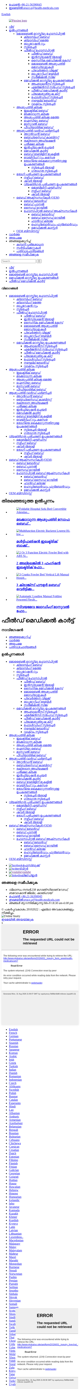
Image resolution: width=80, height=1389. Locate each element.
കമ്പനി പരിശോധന (30, 244)
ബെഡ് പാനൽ (34, 204)
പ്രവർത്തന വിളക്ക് (44, 70)
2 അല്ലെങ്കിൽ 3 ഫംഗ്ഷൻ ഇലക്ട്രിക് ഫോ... (38, 565)
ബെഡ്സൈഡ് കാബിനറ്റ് (41, 137)
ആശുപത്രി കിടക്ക (29, 107)
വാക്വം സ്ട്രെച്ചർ (43, 103)
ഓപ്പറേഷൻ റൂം (34, 43)
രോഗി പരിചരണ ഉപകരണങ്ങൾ (38, 174)
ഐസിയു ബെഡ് (36, 120)
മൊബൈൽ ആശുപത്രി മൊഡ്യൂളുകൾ (48, 65)
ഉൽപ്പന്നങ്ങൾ (18, 30)
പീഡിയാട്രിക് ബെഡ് (38, 127)
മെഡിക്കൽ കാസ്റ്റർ (44, 227)
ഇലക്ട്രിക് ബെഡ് (36, 110)
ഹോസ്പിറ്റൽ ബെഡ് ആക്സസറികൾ (50, 211)
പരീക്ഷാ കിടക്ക (34, 144)
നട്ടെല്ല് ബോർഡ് (43, 100)
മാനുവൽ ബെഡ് (35, 124)
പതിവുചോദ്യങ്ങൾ (30, 251)
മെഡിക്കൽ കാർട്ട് (36, 150)
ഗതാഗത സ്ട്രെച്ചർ (44, 170)
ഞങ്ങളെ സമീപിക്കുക (24, 254)
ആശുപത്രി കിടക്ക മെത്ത (41, 117)
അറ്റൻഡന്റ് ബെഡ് (37, 134)
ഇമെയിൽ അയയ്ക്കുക (17, 919)
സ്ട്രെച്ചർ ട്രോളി (42, 167)
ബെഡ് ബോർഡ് (35, 200)
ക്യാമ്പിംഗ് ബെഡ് (36, 36)
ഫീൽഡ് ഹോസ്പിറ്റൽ (39, 50)
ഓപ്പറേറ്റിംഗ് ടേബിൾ (45, 73)
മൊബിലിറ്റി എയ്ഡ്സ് (46, 187)
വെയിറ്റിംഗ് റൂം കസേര (39, 157)
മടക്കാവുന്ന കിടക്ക (36, 113)
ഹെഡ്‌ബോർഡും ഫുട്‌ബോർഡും (54, 224)
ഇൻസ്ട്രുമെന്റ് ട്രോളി (46, 57)
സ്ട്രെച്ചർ (30, 47)
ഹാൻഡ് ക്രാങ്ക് (42, 221)
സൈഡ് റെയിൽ (35, 207)
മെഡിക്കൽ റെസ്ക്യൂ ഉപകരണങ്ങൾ (48, 80)
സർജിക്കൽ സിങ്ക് (43, 77)
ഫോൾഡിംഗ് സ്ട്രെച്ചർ (47, 97)
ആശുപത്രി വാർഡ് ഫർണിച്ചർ (37, 130)
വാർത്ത (14, 234)
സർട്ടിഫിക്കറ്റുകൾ (28, 247)
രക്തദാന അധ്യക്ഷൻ (39, 140)
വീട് (11, 26)
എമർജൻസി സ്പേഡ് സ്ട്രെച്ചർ (53, 87)
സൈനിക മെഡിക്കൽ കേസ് (51, 60)
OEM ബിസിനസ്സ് (27, 231)
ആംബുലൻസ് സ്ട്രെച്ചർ (48, 83)
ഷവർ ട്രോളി (33, 180)
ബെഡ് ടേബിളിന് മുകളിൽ (41, 154)
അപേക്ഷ (15, 237)
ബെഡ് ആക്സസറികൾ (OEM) (37, 197)
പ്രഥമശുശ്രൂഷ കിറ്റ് (45, 93)
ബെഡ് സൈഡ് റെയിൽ (48, 217)
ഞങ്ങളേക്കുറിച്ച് (20, 637)
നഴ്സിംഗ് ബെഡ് (34, 177)
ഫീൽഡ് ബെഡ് (42, 53)
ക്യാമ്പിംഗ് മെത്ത (36, 40)
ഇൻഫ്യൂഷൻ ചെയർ (39, 147)
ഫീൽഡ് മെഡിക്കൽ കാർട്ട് (49, 90)
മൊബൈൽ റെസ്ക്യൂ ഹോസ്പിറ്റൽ (40, 33)
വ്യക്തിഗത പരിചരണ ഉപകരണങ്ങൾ (50, 184)
